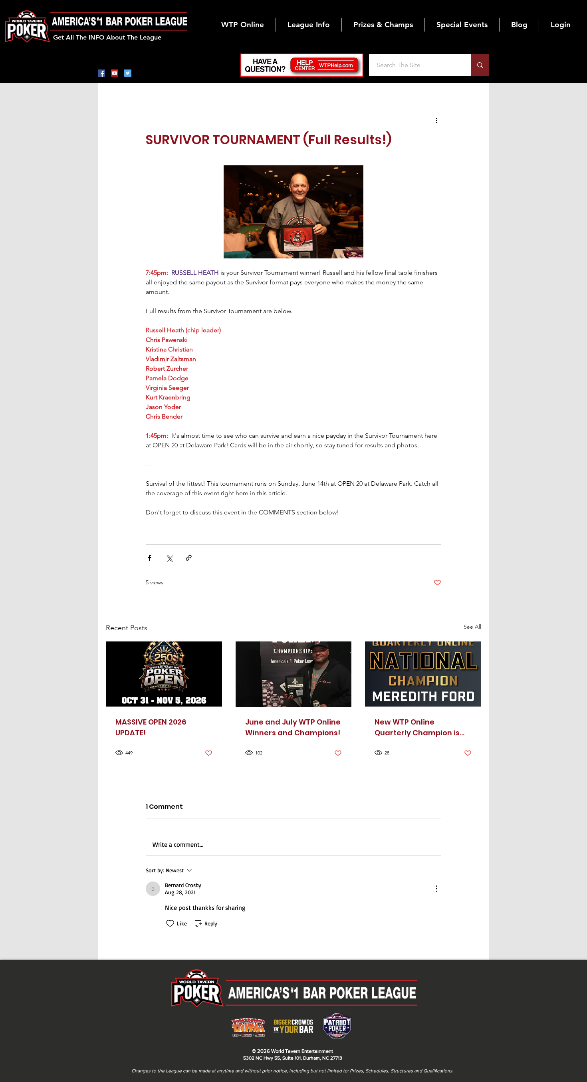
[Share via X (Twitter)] (169, 558)
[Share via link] (188, 558)
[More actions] (436, 120)
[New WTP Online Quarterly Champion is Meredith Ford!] (423, 674)
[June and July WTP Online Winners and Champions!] (294, 674)
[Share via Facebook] (149, 558)
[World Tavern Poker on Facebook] (101, 73)
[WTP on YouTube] (114, 73)
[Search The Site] (480, 65)
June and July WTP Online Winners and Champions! (293, 727)
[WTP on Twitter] (127, 73)
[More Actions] (436, 888)
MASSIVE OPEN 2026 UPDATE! (150, 727)
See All (472, 626)
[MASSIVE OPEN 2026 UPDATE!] (164, 674)
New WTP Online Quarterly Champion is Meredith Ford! (417, 727)
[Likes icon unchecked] (170, 923)
